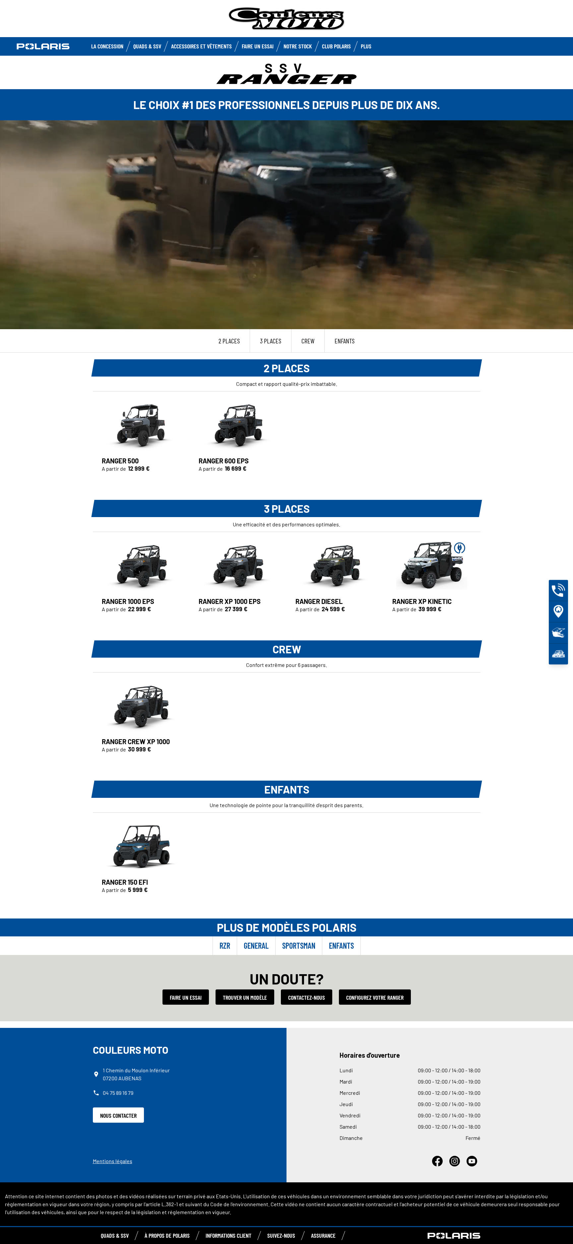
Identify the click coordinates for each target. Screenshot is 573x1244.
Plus (366, 46)
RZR (225, 945)
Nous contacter (118, 1115)
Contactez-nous (306, 997)
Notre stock (298, 46)
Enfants (341, 945)
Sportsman (298, 945)
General (256, 945)
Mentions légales (112, 1161)
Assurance (323, 1235)
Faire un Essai (258, 46)
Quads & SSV (147, 46)
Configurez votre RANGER (375, 997)
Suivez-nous (281, 1235)
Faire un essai (186, 997)
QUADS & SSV (115, 1235)
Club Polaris (336, 46)
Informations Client (228, 1235)
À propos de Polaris (167, 1235)
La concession (107, 46)
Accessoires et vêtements (201, 46)
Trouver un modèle (245, 997)
